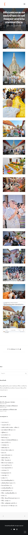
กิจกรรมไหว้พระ (19, 25)
